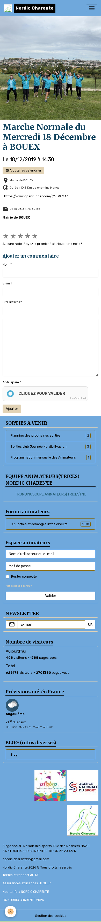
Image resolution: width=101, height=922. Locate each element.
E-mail (7, 283)
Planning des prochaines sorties (50, 435)
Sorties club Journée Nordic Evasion (50, 446)
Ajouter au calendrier (25, 170)
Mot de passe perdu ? (19, 585)
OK (90, 624)
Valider (50, 596)
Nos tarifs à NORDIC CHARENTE (26, 892)
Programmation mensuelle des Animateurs (50, 457)
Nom (6, 264)
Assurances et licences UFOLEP (27, 883)
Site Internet (12, 302)
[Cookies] (10, 911)
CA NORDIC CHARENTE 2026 (23, 900)
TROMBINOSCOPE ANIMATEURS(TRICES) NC (50, 494)
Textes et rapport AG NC (21, 875)
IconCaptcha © (78, 398)
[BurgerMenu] (91, 8)
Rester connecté (24, 576)
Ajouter (12, 409)
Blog (14, 754)
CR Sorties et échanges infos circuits (50, 524)
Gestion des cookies (50, 916)
